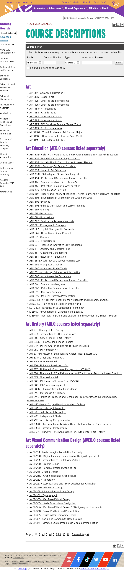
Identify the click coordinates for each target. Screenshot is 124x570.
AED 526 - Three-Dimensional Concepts (50, 233)
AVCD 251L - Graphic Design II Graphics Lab (52, 475)
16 (87, 534)
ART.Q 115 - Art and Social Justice (47, 140)
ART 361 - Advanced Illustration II (47, 93)
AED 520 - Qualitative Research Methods (51, 221)
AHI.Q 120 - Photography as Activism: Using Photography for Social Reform (70, 424)
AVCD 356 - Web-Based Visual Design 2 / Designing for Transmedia (65, 507)
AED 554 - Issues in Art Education (47, 256)
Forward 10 (78, 534)
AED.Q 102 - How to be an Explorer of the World (55, 303)
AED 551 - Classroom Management (48, 252)
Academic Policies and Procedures (6, 122)
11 (68, 534)
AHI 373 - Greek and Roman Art (46, 357)
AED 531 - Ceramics (39, 237)
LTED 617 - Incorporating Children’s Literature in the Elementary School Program (73, 315)
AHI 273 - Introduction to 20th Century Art (52, 334)
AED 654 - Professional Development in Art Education (58, 280)
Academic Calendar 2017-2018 (7, 183)
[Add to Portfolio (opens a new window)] (114, 25)
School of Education (5, 77)
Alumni (86, 2)
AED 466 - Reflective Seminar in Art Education (54, 186)
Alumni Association (5, 155)
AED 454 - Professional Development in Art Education (58, 178)
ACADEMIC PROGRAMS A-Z (7, 51)
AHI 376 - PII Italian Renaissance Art (48, 365)
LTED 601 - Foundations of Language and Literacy (56, 311)
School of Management (6, 97)
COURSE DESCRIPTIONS (7, 60)
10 (64, 534)
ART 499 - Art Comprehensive (45, 128)
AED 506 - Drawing (39, 201)
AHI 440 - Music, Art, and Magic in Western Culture (57, 404)
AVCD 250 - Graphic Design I (44, 464)
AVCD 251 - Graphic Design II (44, 471)
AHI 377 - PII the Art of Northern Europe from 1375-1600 (59, 369)
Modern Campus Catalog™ (94, 568)
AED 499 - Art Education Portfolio (47, 190)
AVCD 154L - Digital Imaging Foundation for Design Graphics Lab (64, 456)
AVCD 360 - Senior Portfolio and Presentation (54, 511)
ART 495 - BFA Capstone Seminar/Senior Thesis (55, 124)
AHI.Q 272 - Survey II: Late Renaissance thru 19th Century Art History (67, 432)
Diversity (49, 561)
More (115, 3)
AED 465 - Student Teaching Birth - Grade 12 (53, 182)
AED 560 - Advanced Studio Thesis (48, 268)
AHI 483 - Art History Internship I (47, 408)
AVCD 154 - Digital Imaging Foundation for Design (56, 452)
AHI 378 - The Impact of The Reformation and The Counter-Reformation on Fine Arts (75, 373)
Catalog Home (7, 44)
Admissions (55, 8)
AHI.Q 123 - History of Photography (48, 428)
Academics (39, 8)
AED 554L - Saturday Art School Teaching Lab (54, 260)
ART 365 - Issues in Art (41, 96)
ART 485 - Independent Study (45, 116)
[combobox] (93, 18)
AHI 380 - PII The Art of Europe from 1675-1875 (54, 381)
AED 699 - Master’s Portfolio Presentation (52, 296)
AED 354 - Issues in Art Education (47, 170)
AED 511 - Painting (39, 209)
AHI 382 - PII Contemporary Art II (47, 385)
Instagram (69, 559)
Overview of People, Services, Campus (6, 144)
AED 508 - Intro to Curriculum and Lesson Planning (57, 205)
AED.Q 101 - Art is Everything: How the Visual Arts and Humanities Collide (69, 300)
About (105, 8)
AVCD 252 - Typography (42, 479)
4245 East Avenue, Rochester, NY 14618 (26, 555)
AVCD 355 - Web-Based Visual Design (49, 499)
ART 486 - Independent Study (45, 120)
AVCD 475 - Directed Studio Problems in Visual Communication (63, 523)
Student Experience (75, 8)
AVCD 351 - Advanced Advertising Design (51, 491)
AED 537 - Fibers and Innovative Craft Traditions (55, 245)
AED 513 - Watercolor (40, 213)
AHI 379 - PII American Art (43, 377)
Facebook (78, 559)
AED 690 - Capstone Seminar (45, 292)
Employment (23, 564)
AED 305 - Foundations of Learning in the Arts (54, 158)
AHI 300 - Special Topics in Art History (50, 338)
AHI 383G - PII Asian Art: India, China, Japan (53, 389)
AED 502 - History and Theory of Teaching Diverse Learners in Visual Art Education (74, 193)
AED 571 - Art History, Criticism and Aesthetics (54, 272)
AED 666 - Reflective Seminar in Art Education (54, 288)
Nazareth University (18, 7)
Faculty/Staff (99, 2)
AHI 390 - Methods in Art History (47, 393)
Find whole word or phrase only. (47, 67)
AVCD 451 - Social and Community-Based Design (55, 519)
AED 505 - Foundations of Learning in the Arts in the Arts (60, 197)
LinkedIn (114, 559)
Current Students (70, 2)
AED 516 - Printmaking (41, 217)
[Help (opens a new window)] (122, 25)
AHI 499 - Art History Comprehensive (49, 420)
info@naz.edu (18, 558)
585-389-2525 (55, 555)
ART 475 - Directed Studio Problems (49, 100)
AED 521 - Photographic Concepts (47, 225)
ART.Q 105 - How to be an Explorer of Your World (55, 136)
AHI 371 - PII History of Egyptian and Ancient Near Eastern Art (63, 353)
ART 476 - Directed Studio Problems (49, 104)
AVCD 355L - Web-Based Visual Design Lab (52, 503)
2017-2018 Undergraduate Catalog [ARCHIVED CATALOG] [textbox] (89, 18)
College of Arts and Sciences (7, 68)
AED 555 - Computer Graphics (45, 264)
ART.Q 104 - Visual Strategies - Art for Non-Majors (56, 132)
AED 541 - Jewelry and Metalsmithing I (50, 248)
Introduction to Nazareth (7, 106)
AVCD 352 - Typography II (43, 495)
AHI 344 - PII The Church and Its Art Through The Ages (59, 345)
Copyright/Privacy (36, 561)
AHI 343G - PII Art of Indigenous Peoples (51, 342)
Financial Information (5, 132)
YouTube (105, 559)
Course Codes (7, 162)
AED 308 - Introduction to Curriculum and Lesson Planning (61, 162)
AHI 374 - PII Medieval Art (43, 361)
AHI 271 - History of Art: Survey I (47, 330)
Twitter (96, 559)
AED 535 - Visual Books (42, 241)
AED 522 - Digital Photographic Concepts (51, 229)
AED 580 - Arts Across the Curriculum (50, 276)
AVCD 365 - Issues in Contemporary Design (52, 515)
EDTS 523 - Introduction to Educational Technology (57, 307)
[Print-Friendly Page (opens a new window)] (118, 25)
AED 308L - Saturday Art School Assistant (52, 166)
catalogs (22, 568)
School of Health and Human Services (8, 87)
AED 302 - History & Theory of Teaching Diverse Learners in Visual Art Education (73, 154)
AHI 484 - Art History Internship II (47, 412)
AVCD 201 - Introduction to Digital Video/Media (54, 460)
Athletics (93, 8)
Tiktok (87, 559)
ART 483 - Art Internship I (43, 108)
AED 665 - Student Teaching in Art (48, 284)
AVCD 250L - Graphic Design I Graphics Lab (53, 468)
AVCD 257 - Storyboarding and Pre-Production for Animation (62, 483)
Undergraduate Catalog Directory (7, 171)
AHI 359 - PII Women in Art (44, 349)
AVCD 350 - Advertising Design (46, 487)
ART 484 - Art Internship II (43, 112)
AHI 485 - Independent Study (45, 416)
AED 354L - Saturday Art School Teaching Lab (54, 174)
